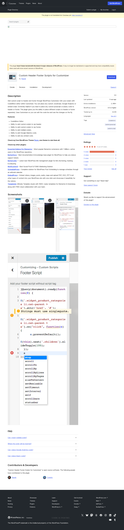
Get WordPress (115, 3)
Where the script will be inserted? (19, 444)
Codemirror (112, 120)
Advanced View (89, 134)
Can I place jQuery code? (17, 456)
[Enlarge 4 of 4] (76, 256)
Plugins (32, 504)
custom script (111, 128)
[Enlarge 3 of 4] (76, 200)
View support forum (91, 185)
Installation (33, 87)
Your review (88, 169)
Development (47, 87)
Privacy (10, 507)
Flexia (36, 140)
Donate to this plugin (91, 205)
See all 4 (113, 116)
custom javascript (110, 124)
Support (113, 87)
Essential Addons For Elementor (20, 149)
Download (111, 77)
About (10, 498)
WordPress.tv (57, 507)
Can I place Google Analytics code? (20, 450)
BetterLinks (12, 161)
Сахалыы (29, 517)
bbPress (99, 504)
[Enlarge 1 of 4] (28, 200)
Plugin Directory (13, 10)
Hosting (10, 504)
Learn (54, 498)
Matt (98, 501)
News (9, 501)
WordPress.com (102, 498)
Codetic (50, 477)
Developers (55, 504)
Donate (77, 504)
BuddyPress (100, 507)
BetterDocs (12, 155)
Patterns (32, 507)
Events (76, 501)
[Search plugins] (28, 22)
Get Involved (78, 498)
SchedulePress (13, 169)
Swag (76, 507)
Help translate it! (77, 15)
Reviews (22, 87)
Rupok (23, 79)
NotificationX (13, 167)
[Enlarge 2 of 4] (52, 200)
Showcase (33, 498)
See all (114, 169)
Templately (12, 184)
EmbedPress (12, 175)
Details (12, 87)
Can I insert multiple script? (17, 438)
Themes (32, 501)
